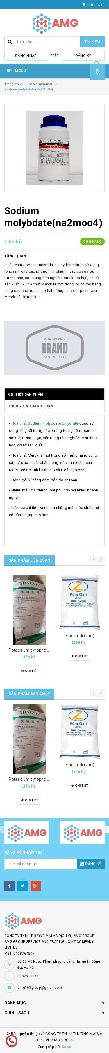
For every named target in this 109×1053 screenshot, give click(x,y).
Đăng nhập (25, 55)
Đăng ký (83, 55)
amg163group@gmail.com (39, 988)
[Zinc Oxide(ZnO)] (80, 602)
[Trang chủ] (54, 22)
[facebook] (9, 886)
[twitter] (22, 886)
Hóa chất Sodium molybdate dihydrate (44, 423)
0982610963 (28, 976)
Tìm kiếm (92, 42)
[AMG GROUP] (54, 921)
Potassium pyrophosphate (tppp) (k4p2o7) (49, 650)
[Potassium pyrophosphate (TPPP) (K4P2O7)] (29, 610)
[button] (105, 829)
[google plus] (36, 886)
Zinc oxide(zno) (79, 635)
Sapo (66, 1047)
